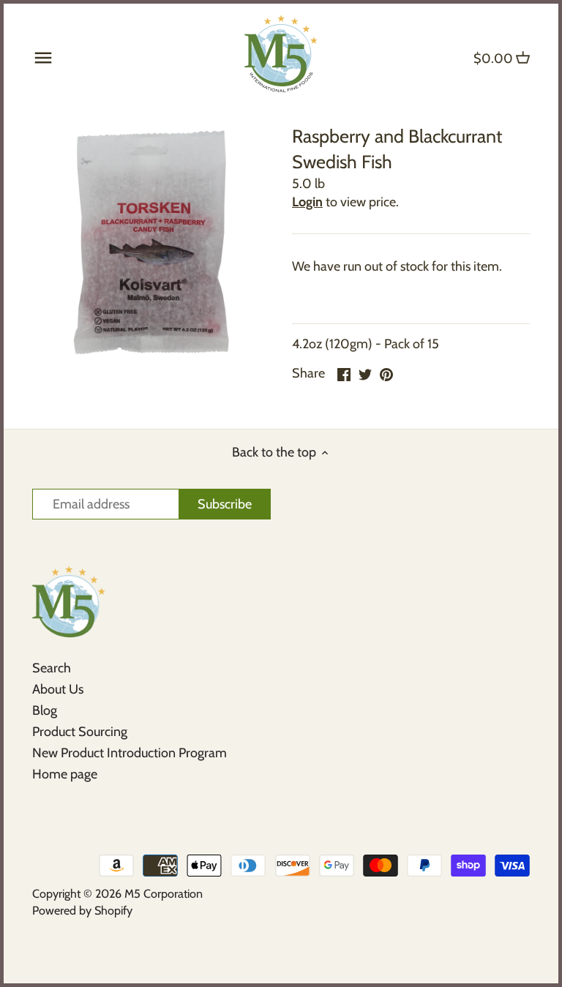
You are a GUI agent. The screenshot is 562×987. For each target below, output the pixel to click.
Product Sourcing (79, 732)
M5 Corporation (163, 893)
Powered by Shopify (82, 910)
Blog (44, 710)
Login (307, 202)
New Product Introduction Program (129, 753)
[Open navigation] (43, 58)
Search (51, 668)
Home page (64, 774)
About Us (57, 689)
